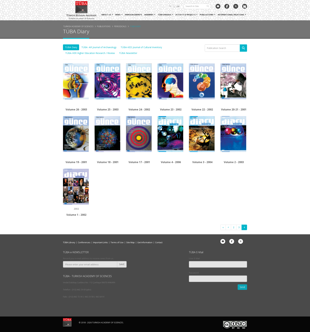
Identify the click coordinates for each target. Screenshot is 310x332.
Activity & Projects (186, 14)
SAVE (121, 264)
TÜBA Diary (135, 26)
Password (194, 272)
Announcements (133, 14)
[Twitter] (235, 6)
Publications (206, 14)
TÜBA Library (69, 242)
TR (170, 6)
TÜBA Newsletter (128, 53)
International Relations (231, 14)
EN (178, 6)
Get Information (144, 242)
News (118, 14)
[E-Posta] (218, 6)
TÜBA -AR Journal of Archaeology (98, 47)
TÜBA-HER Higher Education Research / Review (90, 53)
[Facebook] (231, 241)
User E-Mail (194, 258)
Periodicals (120, 26)
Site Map (130, 242)
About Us (106, 14)
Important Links (100, 242)
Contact (158, 242)
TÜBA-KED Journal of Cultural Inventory (141, 47)
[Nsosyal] (244, 6)
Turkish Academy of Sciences (78, 26)
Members (148, 14)
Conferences (84, 242)
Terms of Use (117, 242)
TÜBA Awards (164, 14)
